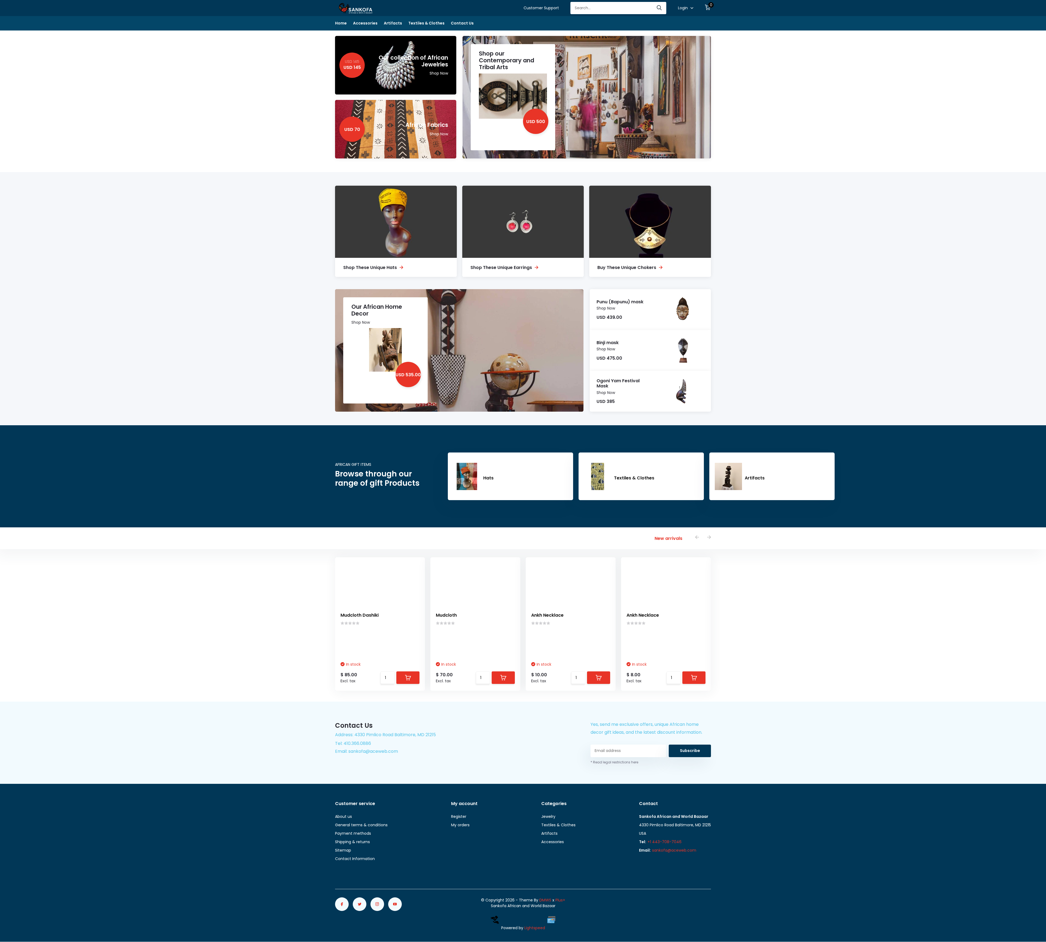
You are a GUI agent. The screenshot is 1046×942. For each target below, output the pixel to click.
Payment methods (353, 833)
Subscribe (690, 750)
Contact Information (355, 858)
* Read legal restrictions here (614, 762)
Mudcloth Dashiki (359, 615)
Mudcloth (446, 615)
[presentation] (697, 537)
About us (343, 816)
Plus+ (560, 900)
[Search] (659, 8)
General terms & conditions (361, 825)
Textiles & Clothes (426, 23)
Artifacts (393, 23)
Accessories (365, 23)
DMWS (545, 900)
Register (458, 816)
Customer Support (541, 8)
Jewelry (548, 816)
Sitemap (343, 850)
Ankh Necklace (547, 615)
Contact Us (462, 23)
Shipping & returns (352, 842)
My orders (460, 825)
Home (341, 23)
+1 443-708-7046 (664, 842)
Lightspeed (534, 928)
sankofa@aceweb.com (674, 850)
